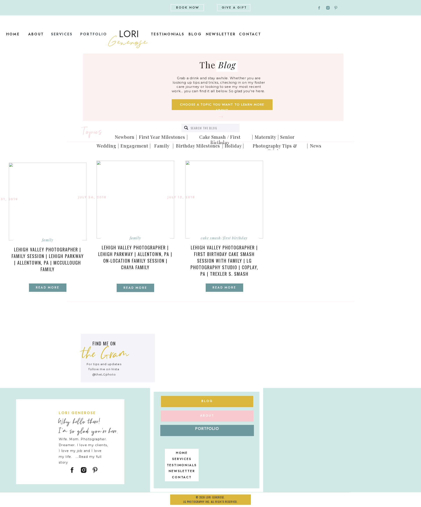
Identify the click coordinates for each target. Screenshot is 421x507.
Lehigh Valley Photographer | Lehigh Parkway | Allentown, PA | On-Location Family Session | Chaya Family (135, 257)
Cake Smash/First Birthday (224, 238)
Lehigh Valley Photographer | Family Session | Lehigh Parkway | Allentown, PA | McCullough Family (48, 259)
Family (48, 240)
